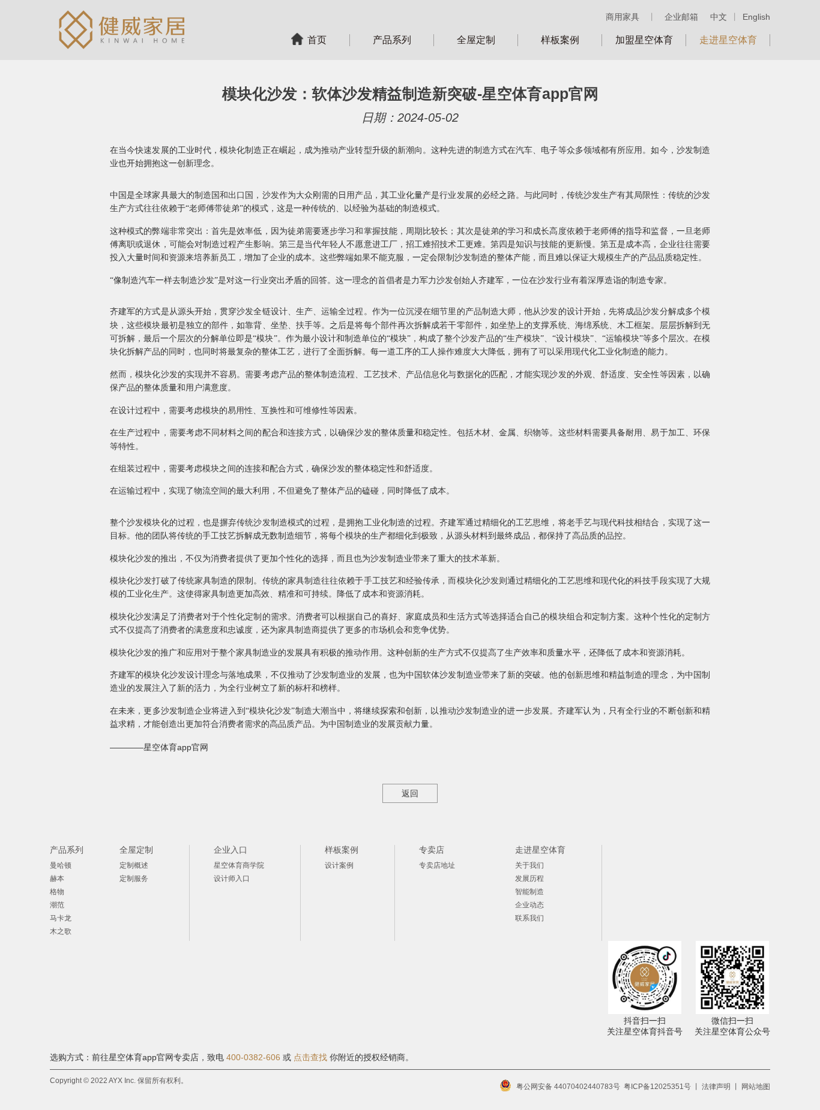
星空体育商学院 (239, 865)
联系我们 (529, 918)
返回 (410, 793)
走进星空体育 (728, 40)
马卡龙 (60, 918)
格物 (57, 892)
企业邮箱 (681, 17)
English (756, 17)
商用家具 (622, 17)
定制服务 (133, 878)
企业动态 (529, 905)
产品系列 (392, 40)
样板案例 (560, 40)
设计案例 (339, 865)
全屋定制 (476, 40)
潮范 (57, 905)
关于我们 (529, 865)
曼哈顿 (60, 865)
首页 (317, 40)
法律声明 (716, 1086)
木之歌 (60, 931)
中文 (718, 17)
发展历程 (529, 878)
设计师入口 (232, 878)
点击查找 (310, 1057)
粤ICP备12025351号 (657, 1086)
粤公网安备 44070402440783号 (568, 1086)
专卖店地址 (437, 865)
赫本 (57, 878)
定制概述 (133, 865)
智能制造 (529, 892)
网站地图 (755, 1086)
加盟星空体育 (644, 40)
